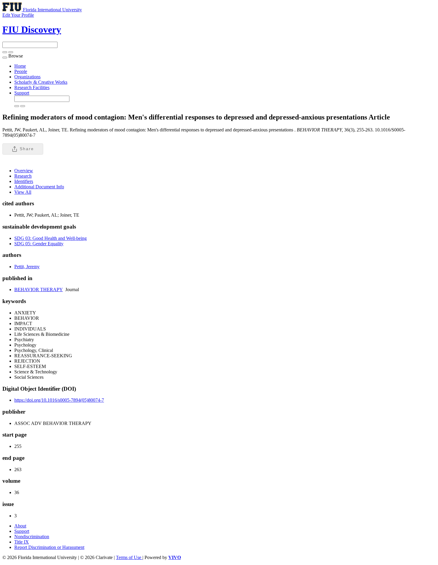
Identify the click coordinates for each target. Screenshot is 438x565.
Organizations (27, 76)
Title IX (21, 541)
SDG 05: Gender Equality (38, 243)
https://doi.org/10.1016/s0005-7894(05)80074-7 (59, 400)
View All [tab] (22, 192)
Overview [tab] (23, 170)
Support (21, 92)
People (20, 71)
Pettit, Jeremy (27, 266)
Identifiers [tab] (23, 181)
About (20, 525)
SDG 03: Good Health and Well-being (50, 238)
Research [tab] (23, 175)
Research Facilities (31, 87)
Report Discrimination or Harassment (49, 547)
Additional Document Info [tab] (39, 186)
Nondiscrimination (31, 536)
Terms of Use (129, 557)
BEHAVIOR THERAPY (38, 289)
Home (20, 66)
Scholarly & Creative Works (40, 82)
